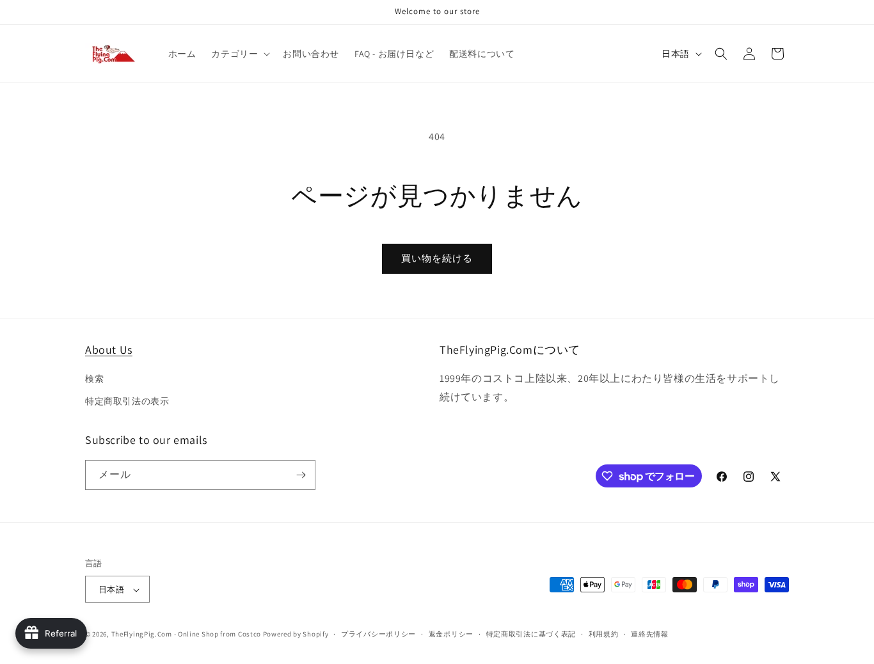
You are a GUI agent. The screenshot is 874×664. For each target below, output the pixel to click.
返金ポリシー (451, 633)
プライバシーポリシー (378, 633)
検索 (94, 378)
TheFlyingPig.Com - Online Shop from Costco (186, 634)
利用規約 (604, 633)
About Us (108, 349)
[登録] (301, 475)
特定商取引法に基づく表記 (531, 633)
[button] (239, 53)
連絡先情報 (650, 633)
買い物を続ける (437, 258)
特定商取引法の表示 (127, 401)
